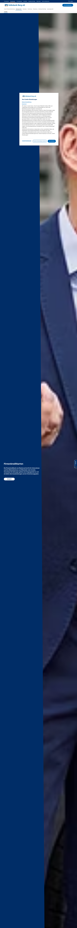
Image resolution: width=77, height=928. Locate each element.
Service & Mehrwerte (45, 1)
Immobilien (25, 1)
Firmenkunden (12, 1)
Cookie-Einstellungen (26, 140)
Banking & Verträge (32, 1)
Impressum (24, 104)
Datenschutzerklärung (26, 102)
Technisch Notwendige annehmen (39, 141)
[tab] (9, 9)
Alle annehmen (52, 141)
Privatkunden (6, 1)
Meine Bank (39, 1)
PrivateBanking (19, 1)
